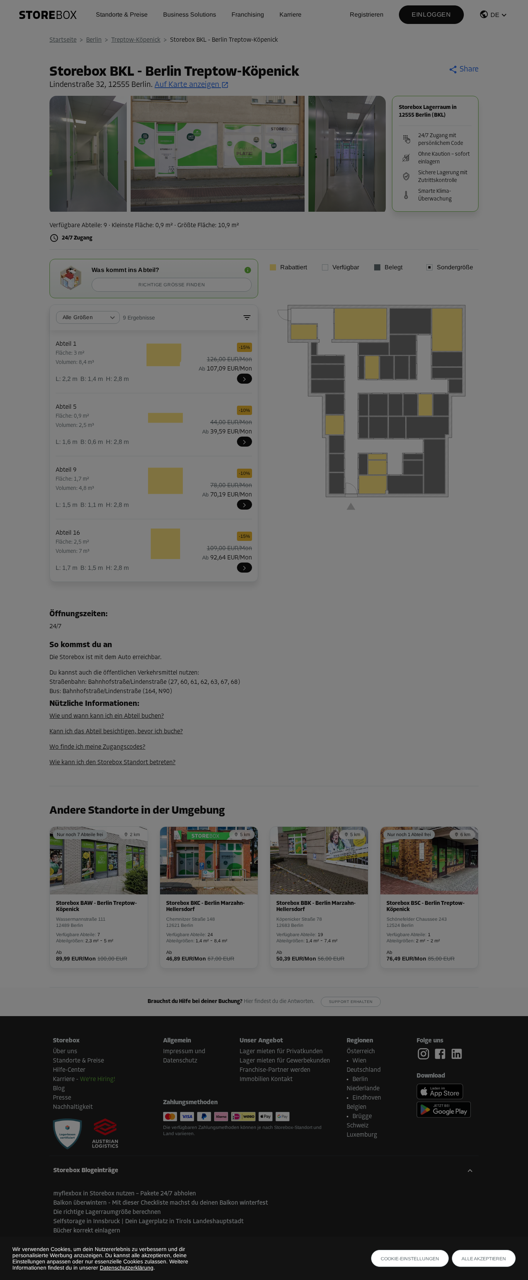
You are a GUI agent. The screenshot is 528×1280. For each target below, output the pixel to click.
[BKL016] (244, 568)
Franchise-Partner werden (275, 1070)
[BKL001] (244, 379)
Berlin (94, 40)
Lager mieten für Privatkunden (281, 1052)
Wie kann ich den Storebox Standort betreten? (112, 763)
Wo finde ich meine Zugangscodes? (97, 747)
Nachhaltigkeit (73, 1107)
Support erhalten (351, 1002)
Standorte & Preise (122, 14)
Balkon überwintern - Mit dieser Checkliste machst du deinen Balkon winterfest (160, 1203)
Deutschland (364, 1070)
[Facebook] (441, 1054)
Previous (59, 155)
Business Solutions (189, 14)
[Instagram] (425, 1054)
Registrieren (366, 14)
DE (495, 15)
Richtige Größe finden (171, 284)
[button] (494, 16)
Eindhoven (367, 1098)
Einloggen (431, 14)
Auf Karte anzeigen (187, 85)
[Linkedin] (456, 1054)
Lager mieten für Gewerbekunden (285, 1061)
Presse (62, 1098)
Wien (359, 1061)
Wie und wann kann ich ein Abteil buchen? (106, 716)
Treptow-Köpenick (135, 40)
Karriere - (84, 1079)
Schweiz (357, 1126)
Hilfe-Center (69, 1070)
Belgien (356, 1107)
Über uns (65, 1052)
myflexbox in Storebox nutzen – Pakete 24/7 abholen (124, 1194)
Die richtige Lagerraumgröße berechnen (107, 1212)
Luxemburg (362, 1135)
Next (376, 155)
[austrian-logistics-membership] (100, 1134)
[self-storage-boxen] (67, 1134)
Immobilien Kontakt (266, 1079)
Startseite (63, 40)
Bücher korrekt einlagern (86, 1231)
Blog (59, 1089)
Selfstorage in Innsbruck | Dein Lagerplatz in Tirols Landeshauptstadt (148, 1222)
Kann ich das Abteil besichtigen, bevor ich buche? (116, 732)
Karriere (290, 14)
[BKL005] (244, 442)
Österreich (361, 1052)
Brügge (362, 1116)
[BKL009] (244, 505)
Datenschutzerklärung (126, 1268)
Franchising (248, 14)
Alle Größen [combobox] (78, 317)
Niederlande (363, 1089)
